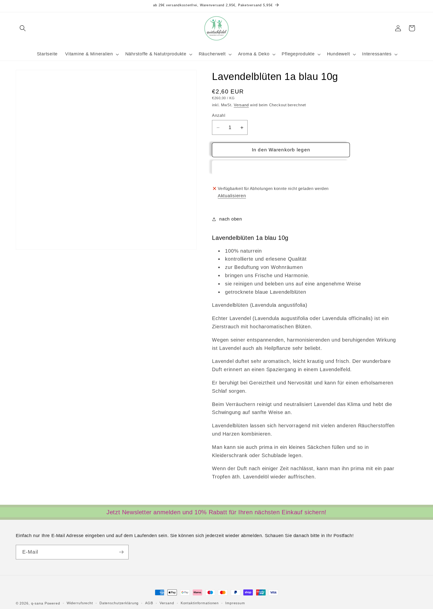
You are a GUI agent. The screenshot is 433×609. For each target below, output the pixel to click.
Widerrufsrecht (80, 603)
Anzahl (218, 115)
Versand (241, 105)
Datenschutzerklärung (119, 603)
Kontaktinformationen (200, 603)
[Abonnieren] (121, 552)
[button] (23, 28)
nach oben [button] (230, 219)
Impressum (235, 603)
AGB (149, 603)
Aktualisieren (232, 195)
